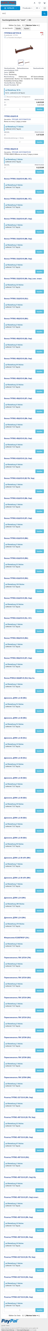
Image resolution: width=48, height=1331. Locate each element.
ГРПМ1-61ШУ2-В (11, 116)
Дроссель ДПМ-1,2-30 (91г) (15, 738)
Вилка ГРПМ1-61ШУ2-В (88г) (16, 538)
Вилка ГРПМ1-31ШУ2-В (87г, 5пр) (18, 219)
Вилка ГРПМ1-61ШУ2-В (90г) (16, 578)
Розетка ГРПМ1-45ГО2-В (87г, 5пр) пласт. (21, 1197)
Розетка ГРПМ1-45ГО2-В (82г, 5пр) (18, 1137)
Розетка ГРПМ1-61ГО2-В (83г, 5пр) (18, 1277)
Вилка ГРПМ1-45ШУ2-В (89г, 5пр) (18, 418)
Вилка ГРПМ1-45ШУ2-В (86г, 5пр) (18, 378)
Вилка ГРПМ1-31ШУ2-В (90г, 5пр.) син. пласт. (23, 279)
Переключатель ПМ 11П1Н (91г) (17, 1017)
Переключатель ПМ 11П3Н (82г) (17, 1057)
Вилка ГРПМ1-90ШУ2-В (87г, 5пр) (18, 658)
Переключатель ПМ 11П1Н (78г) (17, 958)
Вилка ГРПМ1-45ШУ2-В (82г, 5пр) (18, 338)
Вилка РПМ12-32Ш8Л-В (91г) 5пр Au (19, 678)
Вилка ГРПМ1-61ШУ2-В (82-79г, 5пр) (19, 478)
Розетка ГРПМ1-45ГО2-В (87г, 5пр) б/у (20, 1177)
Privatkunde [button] (27, 8)
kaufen (39, 109)
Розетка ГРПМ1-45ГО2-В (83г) (16, 1157)
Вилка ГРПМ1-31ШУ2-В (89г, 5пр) (18, 259)
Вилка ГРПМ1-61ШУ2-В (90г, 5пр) (18, 598)
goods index (5, 1325)
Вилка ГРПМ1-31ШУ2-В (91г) (16, 299)
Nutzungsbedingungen (23, 1330)
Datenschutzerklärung (7, 1330)
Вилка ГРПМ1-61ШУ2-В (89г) (16, 558)
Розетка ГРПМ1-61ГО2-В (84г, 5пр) (18, 1297)
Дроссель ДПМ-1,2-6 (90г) (15, 898)
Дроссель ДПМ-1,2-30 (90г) (15, 698)
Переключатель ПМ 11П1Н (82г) (17, 978)
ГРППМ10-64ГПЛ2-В (12, 33)
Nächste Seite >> (32, 25)
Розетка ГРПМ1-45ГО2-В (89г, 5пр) (18, 1217)
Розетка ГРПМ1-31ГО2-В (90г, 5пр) (18, 1097)
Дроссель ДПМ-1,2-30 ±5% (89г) (17, 858)
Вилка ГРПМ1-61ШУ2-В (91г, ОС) (18, 618)
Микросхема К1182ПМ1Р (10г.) (16, 938)
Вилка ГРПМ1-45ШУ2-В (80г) (16, 319)
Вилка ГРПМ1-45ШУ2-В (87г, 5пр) (18, 398)
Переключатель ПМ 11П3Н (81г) (17, 1037)
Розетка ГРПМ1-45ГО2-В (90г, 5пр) (18, 1237)
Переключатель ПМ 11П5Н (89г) (17, 1077)
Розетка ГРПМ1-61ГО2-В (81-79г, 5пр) (19, 1257)
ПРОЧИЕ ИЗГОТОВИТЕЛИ (21, 119)
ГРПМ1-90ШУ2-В (11, 149)
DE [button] (37, 8)
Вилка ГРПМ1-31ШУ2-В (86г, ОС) (18, 199)
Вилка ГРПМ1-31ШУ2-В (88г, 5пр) (18, 239)
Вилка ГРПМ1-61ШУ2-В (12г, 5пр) (18, 458)
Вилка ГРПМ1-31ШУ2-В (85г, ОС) (18, 179)
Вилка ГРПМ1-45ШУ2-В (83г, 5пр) (18, 358)
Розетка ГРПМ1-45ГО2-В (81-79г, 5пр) (19, 1117)
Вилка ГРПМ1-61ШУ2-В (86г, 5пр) (18, 498)
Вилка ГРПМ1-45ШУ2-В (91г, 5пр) (18, 438)
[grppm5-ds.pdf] (42, 34)
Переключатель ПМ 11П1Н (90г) (17, 998)
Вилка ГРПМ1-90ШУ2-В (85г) (16, 638)
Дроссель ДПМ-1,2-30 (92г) (15, 778)
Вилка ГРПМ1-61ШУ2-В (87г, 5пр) (18, 518)
